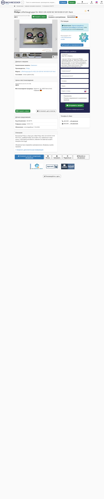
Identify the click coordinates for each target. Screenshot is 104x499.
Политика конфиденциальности (75, 109)
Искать (64, 2)
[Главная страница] (14, 6)
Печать (48, 158)
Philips (28, 68)
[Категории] (22, 2)
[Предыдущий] (16, 39)
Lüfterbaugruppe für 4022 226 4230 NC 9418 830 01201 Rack (38, 71)
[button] (101, 2)
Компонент (34, 65)
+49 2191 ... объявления (70, 121)
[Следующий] (56, 39)
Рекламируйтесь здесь (52, 176)
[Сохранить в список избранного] (86, 11)
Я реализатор (67, 96)
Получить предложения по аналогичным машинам (75, 99)
